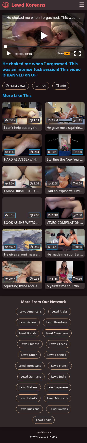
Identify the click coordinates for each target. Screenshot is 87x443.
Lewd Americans (30, 311)
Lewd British (27, 333)
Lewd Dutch (29, 355)
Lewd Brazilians (57, 322)
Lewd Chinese (29, 344)
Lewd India (58, 376)
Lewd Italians (28, 387)
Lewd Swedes (59, 409)
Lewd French (59, 366)
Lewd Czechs (58, 344)
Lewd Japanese (58, 387)
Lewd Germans (31, 376)
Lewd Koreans (28, 4)
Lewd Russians (29, 409)
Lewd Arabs (60, 311)
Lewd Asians (27, 322)
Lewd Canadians (57, 333)
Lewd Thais (43, 420)
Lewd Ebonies (56, 355)
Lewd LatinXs (28, 398)
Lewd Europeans (30, 366)
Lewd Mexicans (57, 398)
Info (62, 86)
